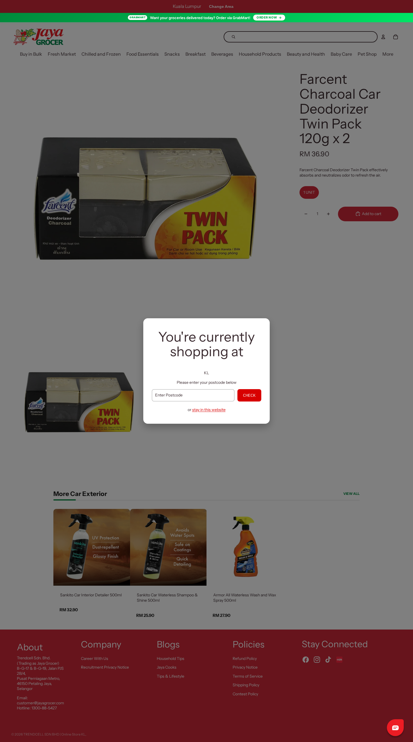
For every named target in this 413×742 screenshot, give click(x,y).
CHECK (249, 395)
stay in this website (209, 409)
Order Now (267, 17)
